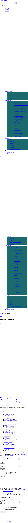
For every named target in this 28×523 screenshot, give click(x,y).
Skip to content (3, 0)
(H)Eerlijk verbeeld (8, 414)
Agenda (7, 9)
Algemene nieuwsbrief (11, 472)
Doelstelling (12, 93)
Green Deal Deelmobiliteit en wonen (19, 120)
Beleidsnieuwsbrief (10, 473)
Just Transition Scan (17, 103)
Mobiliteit (6, 440)
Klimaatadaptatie (7, 436)
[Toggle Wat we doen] (26, 245)
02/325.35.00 (21, 454)
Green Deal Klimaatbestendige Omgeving (20, 117)
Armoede (6, 417)
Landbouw (6, 438)
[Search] (15, 3)
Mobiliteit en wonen (17, 136)
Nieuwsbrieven (13, 143)
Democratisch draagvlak (9, 424)
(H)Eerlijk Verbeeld (17, 130)
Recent (5, 443)
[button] (11, 91)
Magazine (12, 141)
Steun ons (7, 8)
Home (1, 313)
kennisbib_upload (8, 433)
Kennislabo (16, 247)
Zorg (5, 450)
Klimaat (6, 434)
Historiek (12, 98)
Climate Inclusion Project (9, 420)
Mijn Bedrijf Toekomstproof (18, 116)
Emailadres (3, 468)
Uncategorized (7, 445)
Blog (11, 139)
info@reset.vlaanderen (8, 455)
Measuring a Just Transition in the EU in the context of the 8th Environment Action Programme (13, 400)
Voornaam (2, 463)
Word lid (7, 11)
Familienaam (3, 465)
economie (6, 425)
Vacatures (7, 153)
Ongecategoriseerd (8, 442)
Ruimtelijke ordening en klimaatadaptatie (18, 291)
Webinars (12, 147)
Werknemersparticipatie (9, 448)
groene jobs (6, 430)
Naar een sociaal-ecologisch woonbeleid (20, 109)
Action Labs (16, 114)
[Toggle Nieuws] (26, 295)
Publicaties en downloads (15, 149)
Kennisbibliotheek (9, 152)
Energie (6, 428)
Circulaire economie (8, 419)
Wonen (5, 449)
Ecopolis (15, 128)
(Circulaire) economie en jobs (18, 133)
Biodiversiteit (7, 418)
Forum (15, 125)
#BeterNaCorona (7, 415)
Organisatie (3, 466)
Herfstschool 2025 (8, 431)
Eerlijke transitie (7, 427)
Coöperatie (6, 421)
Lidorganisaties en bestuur (15, 96)
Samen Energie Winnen (9, 444)
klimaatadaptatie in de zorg (18, 108)
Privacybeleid (8, 485)
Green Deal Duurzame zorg (18, 119)
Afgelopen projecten (17, 122)
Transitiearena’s (16, 131)
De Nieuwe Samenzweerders (10, 423)
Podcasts (12, 145)
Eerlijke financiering (8, 426)
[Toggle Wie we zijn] (26, 236)
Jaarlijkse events (16, 278)
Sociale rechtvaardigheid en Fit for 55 (20, 111)
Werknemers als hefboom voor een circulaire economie (21, 106)
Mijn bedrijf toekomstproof (10, 439)
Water (5, 446)
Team (11, 94)
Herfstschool (16, 281)
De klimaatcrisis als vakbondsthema (19, 112)
